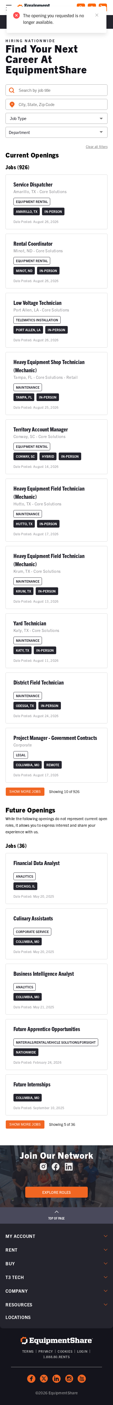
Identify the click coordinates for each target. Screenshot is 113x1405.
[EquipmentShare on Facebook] (55, 1168)
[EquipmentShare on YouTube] (82, 1379)
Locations (18, 1317)
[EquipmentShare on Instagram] (43, 1168)
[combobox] (56, 104)
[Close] (97, 15)
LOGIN (82, 1351)
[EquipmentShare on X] (44, 1379)
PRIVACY (45, 1351)
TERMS (28, 1351)
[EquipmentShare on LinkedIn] (68, 1168)
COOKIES (65, 1351)
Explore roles (56, 1192)
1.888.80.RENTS (56, 1357)
